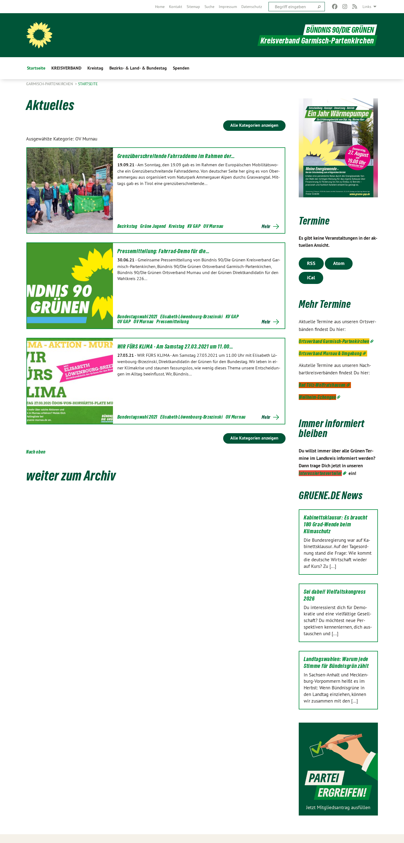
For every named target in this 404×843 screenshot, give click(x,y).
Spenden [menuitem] (181, 68)
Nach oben (35, 452)
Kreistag (177, 226)
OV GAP (124, 321)
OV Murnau (213, 226)
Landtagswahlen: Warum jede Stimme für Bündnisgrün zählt (336, 662)
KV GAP (194, 226)
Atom (338, 263)
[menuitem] (160, 6)
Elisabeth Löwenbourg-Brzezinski (191, 316)
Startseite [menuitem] (36, 68)
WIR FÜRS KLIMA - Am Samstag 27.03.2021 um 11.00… (175, 346)
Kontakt (175, 6)
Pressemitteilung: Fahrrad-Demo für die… (163, 251)
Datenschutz (251, 6)
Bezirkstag (127, 226)
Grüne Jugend (153, 226)
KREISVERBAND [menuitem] (66, 68)
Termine (314, 221)
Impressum (228, 6)
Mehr (266, 226)
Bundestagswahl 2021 (137, 316)
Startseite (88, 83)
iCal (311, 277)
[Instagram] (344, 6)
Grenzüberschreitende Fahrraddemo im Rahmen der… (176, 156)
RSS (311, 263)
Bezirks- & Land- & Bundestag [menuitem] (138, 68)
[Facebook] (334, 6)
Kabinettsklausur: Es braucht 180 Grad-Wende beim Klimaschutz (335, 524)
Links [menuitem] (367, 6)
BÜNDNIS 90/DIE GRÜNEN (340, 29)
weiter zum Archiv (71, 475)
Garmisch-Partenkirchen (50, 83)
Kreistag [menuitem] (95, 68)
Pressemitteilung (172, 321)
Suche (209, 6)
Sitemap (193, 6)
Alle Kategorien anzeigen (254, 125)
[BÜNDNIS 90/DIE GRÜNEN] (39, 35)
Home (160, 6)
